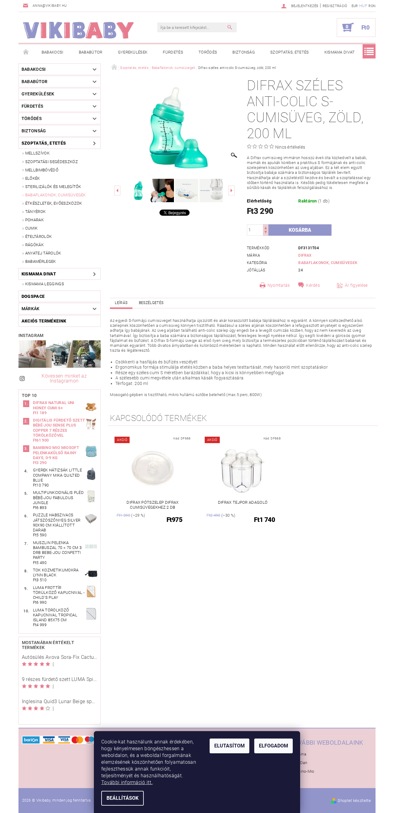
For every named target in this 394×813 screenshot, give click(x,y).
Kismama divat (339, 52)
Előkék (32, 178)
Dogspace (33, 296)
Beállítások (123, 798)
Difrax (305, 255)
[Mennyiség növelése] (265, 227)
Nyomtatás (278, 285)
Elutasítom (229, 746)
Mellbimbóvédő (41, 170)
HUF (363, 5)
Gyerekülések (133, 52)
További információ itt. (126, 782)
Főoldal (26, 52)
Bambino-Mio (302, 771)
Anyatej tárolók (43, 253)
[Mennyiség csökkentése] (265, 233)
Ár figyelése (356, 285)
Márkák (31, 308)
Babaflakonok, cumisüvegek (55, 195)
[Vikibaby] (78, 30)
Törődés (208, 52)
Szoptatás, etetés (289, 52)
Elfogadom (273, 746)
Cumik (31, 228)
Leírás (121, 303)
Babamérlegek (40, 261)
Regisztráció (335, 6)
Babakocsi (52, 52)
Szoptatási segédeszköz (51, 161)
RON (372, 6)
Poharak (34, 220)
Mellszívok (37, 153)
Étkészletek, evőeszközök (53, 203)
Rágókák (34, 244)
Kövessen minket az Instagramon (64, 378)
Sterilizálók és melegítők (53, 186)
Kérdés (313, 285)
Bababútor (91, 52)
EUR (355, 6)
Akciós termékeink (44, 320)
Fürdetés (173, 52)
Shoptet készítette (354, 800)
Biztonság (243, 52)
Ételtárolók (38, 236)
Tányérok (35, 211)
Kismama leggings (44, 284)
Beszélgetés (151, 303)
